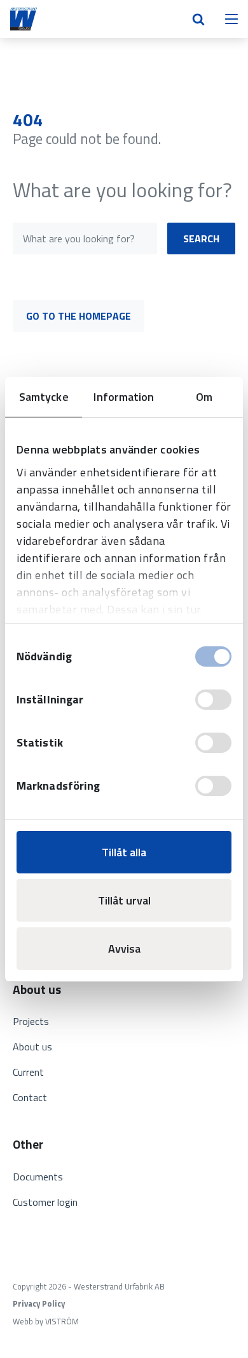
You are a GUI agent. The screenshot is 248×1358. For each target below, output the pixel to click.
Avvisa (124, 948)
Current (28, 1072)
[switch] (213, 699)
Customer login (45, 1202)
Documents (38, 1176)
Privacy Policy (39, 1304)
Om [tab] (204, 396)
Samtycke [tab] (44, 396)
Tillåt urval (124, 900)
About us (32, 1046)
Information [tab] (123, 396)
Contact (30, 1097)
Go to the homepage (78, 315)
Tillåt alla (124, 852)
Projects (31, 1021)
